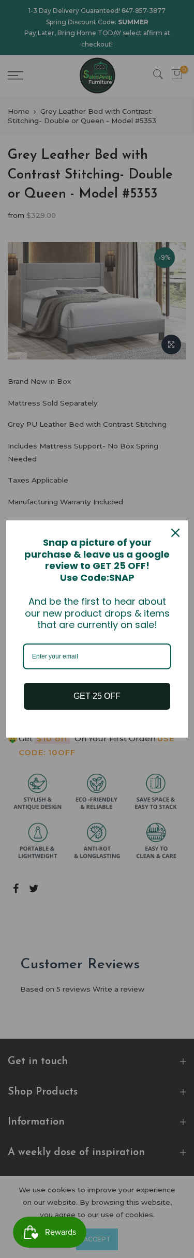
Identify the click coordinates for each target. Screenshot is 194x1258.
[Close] (175, 532)
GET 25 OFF (97, 696)
